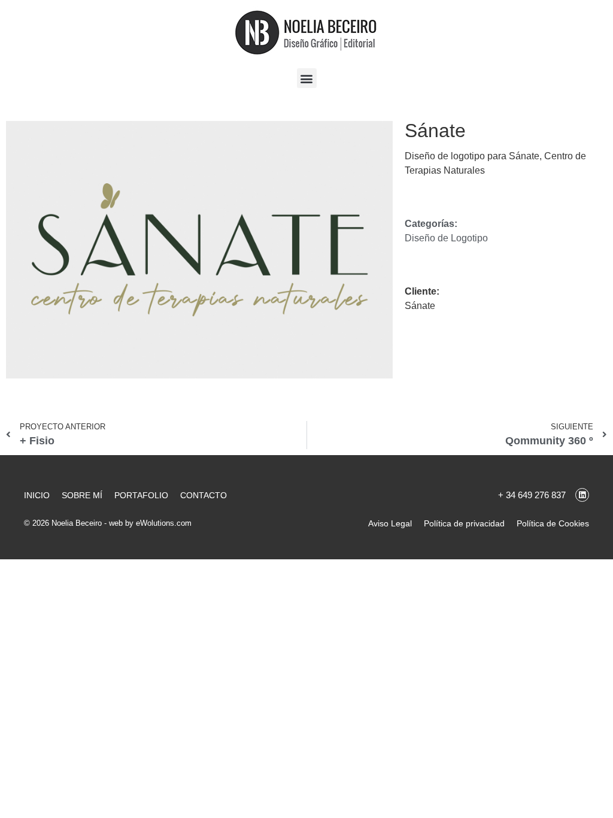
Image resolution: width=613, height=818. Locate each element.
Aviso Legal (390, 523)
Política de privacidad (464, 523)
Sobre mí (82, 495)
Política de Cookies (553, 523)
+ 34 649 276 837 (532, 495)
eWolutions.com (164, 523)
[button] (307, 78)
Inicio (37, 495)
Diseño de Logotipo (446, 238)
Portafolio (141, 495)
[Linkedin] (582, 495)
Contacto (203, 495)
